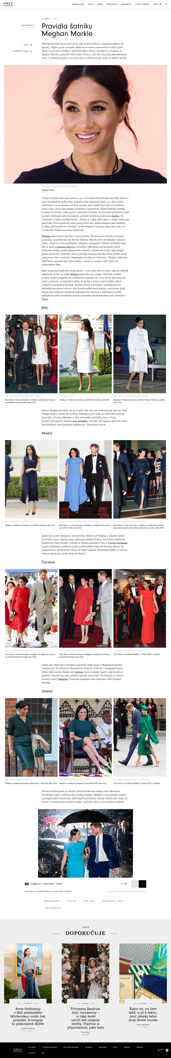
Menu (155, 4)
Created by (160, 1050)
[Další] (142, 884)
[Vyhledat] (166, 4)
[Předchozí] (134, 884)
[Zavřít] (168, 1055)
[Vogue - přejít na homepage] (8, 4)
